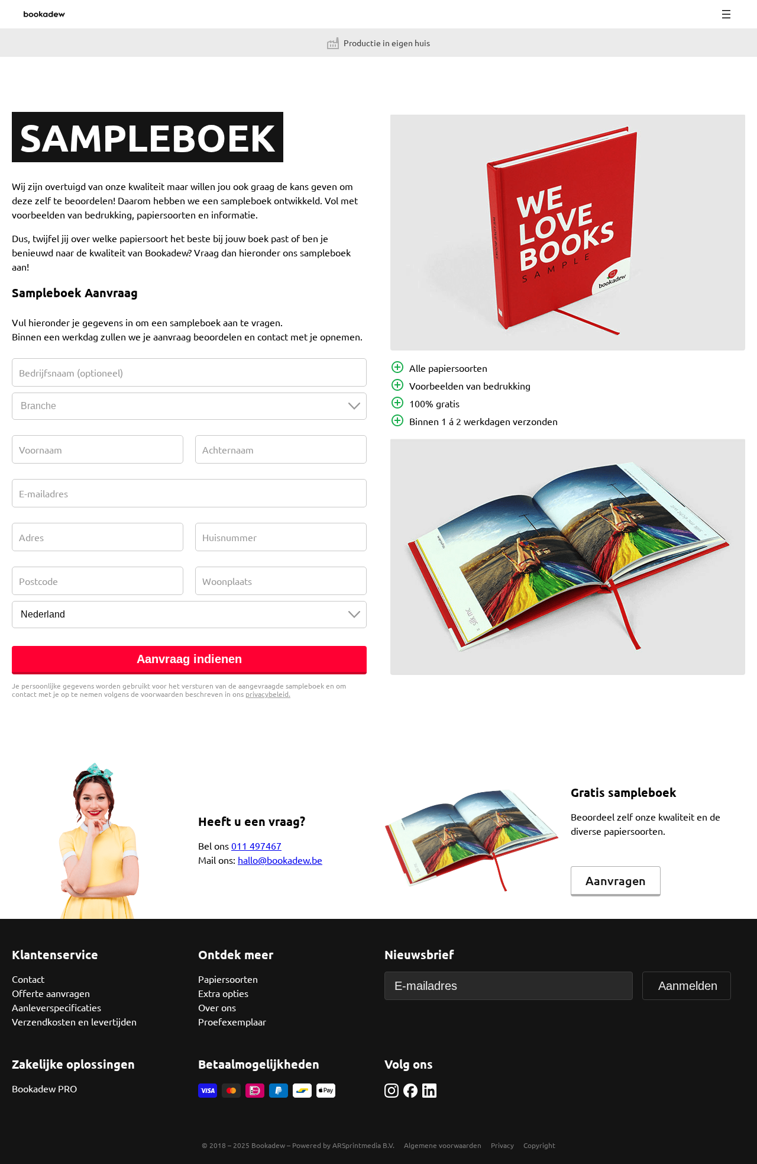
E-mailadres (43, 493)
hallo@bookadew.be (280, 860)
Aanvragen (615, 880)
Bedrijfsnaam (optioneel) (71, 372)
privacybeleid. (267, 694)
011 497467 (256, 845)
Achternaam (228, 449)
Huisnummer (229, 537)
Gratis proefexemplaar (236, 42)
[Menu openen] (726, 14)
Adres (31, 537)
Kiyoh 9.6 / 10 (284, 42)
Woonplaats (227, 580)
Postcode (38, 580)
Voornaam (40, 449)
